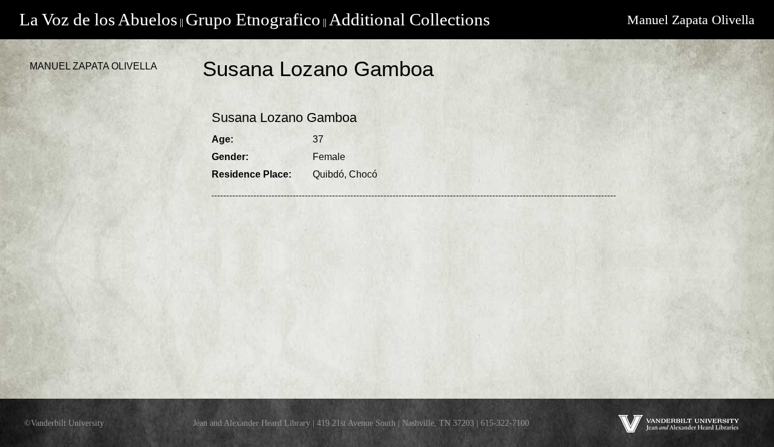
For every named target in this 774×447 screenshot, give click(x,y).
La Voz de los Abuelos (98, 19)
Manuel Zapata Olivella (691, 19)
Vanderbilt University (67, 423)
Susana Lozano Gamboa (284, 117)
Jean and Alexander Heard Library (251, 423)
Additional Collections (409, 19)
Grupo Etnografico (253, 19)
